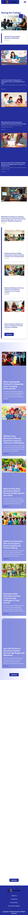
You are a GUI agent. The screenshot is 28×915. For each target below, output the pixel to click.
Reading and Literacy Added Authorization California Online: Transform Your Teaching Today (14, 254)
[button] (25, 2)
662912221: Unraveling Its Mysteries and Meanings (12, 37)
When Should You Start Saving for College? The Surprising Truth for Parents (13, 123)
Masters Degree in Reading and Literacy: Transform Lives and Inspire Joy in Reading (13, 325)
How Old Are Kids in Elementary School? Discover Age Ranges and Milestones (13, 651)
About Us (14, 895)
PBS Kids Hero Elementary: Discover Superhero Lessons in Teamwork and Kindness (13, 439)
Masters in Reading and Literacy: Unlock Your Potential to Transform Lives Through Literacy (14, 290)
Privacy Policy (14, 902)
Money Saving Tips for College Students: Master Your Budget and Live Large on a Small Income (13, 164)
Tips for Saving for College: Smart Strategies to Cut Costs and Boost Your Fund (13, 81)
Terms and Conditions (14, 906)
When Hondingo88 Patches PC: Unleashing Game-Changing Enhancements (13, 385)
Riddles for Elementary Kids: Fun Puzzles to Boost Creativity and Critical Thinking (13, 544)
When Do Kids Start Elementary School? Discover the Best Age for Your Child (14, 492)
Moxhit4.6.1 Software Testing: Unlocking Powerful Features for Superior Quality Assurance (13, 219)
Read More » (7, 39)
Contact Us (14, 899)
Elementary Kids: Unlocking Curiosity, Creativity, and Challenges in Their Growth (12, 598)
